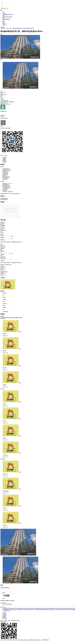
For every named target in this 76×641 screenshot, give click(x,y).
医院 (8, 317)
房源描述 (4, 157)
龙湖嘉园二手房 (28, 609)
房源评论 (4, 158)
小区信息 (4, 162)
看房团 (7, 16)
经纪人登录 (5, 618)
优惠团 (10, 16)
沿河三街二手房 (55, 609)
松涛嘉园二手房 (41, 609)
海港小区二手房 (13, 608)
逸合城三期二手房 (20, 608)
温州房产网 (3, 28)
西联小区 (4, 420)
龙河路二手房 (33, 608)
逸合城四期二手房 (6, 608)
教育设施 (6, 317)
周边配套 (4, 160)
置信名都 (4, 525)
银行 (10, 317)
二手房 (4, 13)
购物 (16, 317)
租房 (3, 21)
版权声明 (4, 616)
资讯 (3, 23)
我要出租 (8, 19)
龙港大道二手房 (68, 609)
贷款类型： (2, 248)
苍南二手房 (9, 604)
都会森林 (6, 100)
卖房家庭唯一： (3, 225)
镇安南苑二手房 (39, 608)
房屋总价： (2, 237)
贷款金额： (2, 251)
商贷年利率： (3, 256)
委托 (3, 18)
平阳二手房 (5, 604)
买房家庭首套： (3, 230)
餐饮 (17, 317)
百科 (5, 23)
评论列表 (2, 198)
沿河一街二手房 (34, 609)
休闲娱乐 (13, 317)
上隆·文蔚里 (5, 474)
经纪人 (4, 25)
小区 (3, 20)
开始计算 (2, 239)
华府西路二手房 (52, 608)
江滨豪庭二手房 (61, 609)
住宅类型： (2, 223)
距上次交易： (3, 228)
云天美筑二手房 (65, 608)
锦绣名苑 (4, 437)
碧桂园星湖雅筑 (6, 491)
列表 (3, 14)
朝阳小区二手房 (45, 608)
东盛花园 (4, 508)
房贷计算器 (10, 14)
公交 (1, 317)
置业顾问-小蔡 (3, 111)
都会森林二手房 (71, 608)
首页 (3, 12)
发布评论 (6, 198)
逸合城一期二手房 (14, 609)
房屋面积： (2, 235)
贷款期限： (2, 254)
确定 (3, 598)
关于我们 (4, 612)
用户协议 (4, 615)
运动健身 (20, 317)
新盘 (3, 15)
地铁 (3, 317)
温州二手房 (9, 28)
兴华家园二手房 (8, 609)
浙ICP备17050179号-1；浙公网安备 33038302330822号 (29, 639)
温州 (1, 10)
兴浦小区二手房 (58, 608)
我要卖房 (4, 19)
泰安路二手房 (7, 610)
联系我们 (4, 617)
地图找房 (6, 14)
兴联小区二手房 (27, 608)
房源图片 (4, 159)
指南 (3, 22)
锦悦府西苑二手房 (47, 609)
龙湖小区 (4, 403)
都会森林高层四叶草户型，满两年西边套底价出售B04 (23, 28)
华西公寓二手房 (21, 609)
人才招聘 (4, 613)
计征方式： (2, 232)
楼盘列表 (4, 16)
